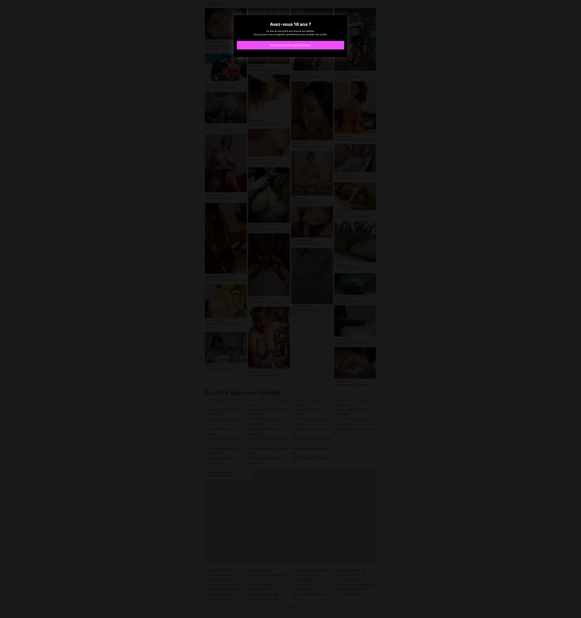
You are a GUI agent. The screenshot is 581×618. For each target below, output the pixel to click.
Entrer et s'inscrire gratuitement (290, 45)
